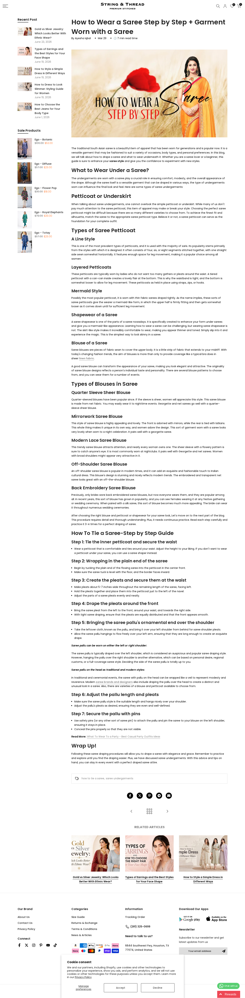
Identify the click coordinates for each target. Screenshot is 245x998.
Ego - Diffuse (43, 164)
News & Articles (81, 935)
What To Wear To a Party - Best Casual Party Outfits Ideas (123, 736)
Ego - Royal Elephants (49, 212)
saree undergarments (119, 778)
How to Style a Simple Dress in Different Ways (203, 879)
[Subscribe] (223, 951)
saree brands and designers (114, 682)
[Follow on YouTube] (48, 945)
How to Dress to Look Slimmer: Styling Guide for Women (49, 89)
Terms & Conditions (84, 929)
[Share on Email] (169, 796)
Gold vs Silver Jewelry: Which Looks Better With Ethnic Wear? (96, 879)
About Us (24, 917)
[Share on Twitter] (140, 796)
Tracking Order (135, 917)
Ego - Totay (42, 233)
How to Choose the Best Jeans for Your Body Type (47, 109)
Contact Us (25, 923)
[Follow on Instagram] (34, 945)
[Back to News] (149, 811)
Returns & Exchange (84, 923)
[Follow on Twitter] (26, 945)
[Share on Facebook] (130, 796)
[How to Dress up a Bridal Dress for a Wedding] (167, 811)
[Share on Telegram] (159, 796)
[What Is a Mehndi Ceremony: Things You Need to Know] (131, 811)
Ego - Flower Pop (46, 188)
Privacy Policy (83, 977)
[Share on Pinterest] (149, 796)
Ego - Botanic (43, 139)
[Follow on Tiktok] (55, 945)
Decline (157, 988)
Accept (120, 988)
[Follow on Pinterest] (41, 945)
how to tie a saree (93, 778)
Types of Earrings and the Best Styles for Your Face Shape (149, 879)
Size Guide (78, 917)
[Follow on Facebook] (19, 945)
